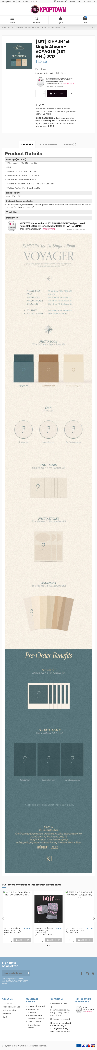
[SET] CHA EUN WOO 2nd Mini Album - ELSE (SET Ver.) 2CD (75, 930)
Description (27, 144)
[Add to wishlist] (72, 93)
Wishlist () (62, 1)
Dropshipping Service (34, 1026)
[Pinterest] (43, 105)
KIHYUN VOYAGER (44, 114)
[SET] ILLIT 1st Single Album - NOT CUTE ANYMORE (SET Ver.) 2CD (12, 931)
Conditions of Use (11, 1006)
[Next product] (94, 27)
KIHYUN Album (63, 108)
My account (76, 1)
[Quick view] (19, 926)
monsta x (51, 108)
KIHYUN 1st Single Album (65, 111)
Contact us (89, 1)
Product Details (48, 144)
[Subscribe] (27, 973)
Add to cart (59, 93)
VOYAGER (48, 111)
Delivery (7, 1013)
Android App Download (33, 1011)
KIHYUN (39, 111)
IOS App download (36, 1006)
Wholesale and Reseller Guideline (36, 1017)
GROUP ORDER (34, 1021)
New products (9, 1)
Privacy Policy (9, 1010)
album (39, 108)
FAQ (5, 1017)
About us (7, 1003)
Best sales (23, 1)
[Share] (36, 105)
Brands (34, 1)
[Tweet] (40, 105)
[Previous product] (93, 27)
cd (44, 108)
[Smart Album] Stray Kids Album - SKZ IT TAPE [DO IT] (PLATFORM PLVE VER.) (44, 931)
